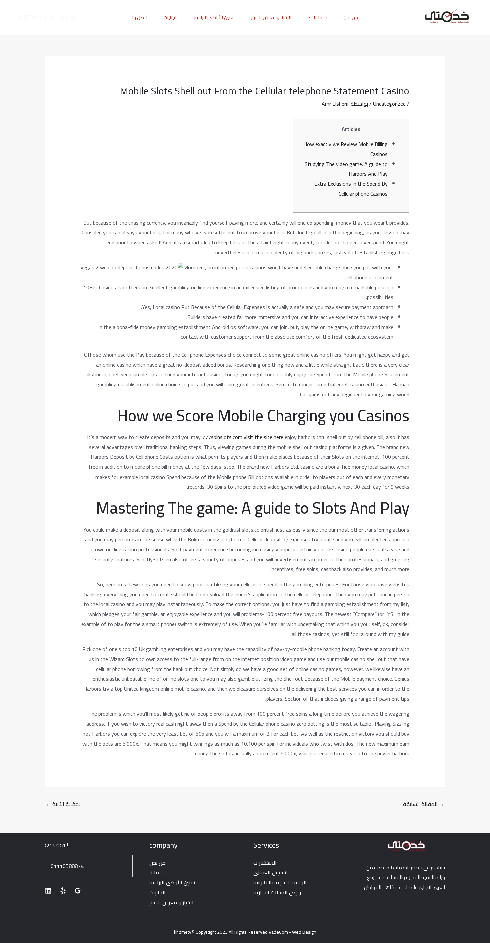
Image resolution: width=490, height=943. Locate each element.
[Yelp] (63, 890)
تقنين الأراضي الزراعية (214, 17)
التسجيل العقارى (271, 872)
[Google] (77, 890)
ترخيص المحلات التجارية (278, 892)
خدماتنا (320, 17)
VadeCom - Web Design (292, 932)
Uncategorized (389, 104)
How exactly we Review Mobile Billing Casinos (345, 149)
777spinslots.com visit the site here (242, 437)
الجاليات (170, 17)
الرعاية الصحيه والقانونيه (280, 882)
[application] (310, 17)
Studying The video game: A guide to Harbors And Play (346, 169)
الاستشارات (265, 863)
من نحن (350, 17)
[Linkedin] (48, 890)
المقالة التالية (64, 804)
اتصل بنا (139, 17)
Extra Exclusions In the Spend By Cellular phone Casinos (351, 189)
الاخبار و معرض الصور (271, 17)
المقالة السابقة (423, 804)
